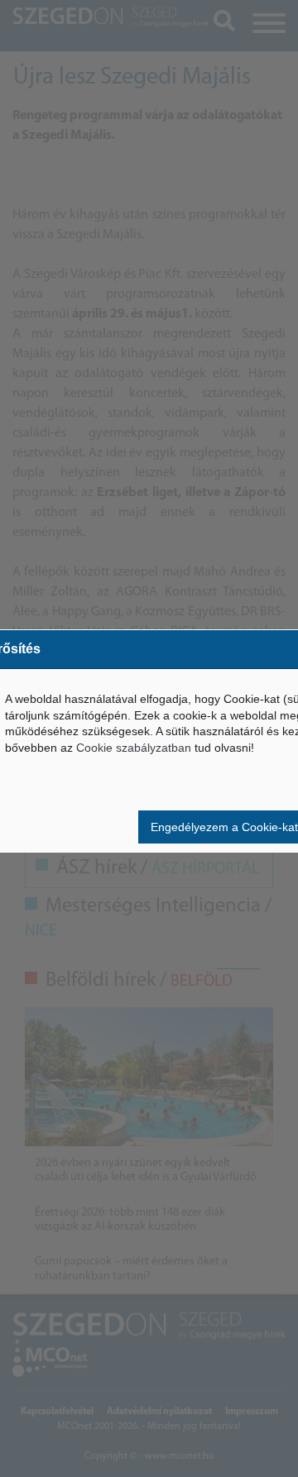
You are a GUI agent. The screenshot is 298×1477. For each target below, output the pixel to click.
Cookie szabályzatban (133, 747)
